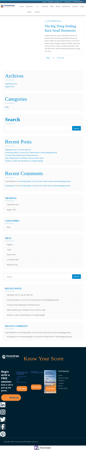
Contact (75, 6)
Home (22, 6)
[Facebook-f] (3, 427)
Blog (52, 6)
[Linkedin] (3, 405)
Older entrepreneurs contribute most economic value (24, 158)
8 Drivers (37, 9)
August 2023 (9, 86)
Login (82, 6)
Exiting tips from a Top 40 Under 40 (18, 150)
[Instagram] (3, 412)
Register (10, 245)
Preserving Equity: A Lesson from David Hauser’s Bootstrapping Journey (31, 152)
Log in (9, 250)
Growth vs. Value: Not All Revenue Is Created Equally (24, 161)
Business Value (29, 9)
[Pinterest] (3, 434)
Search (12, 119)
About (58, 6)
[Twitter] (3, 419)
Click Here (22, 388)
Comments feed (13, 260)
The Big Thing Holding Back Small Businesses (21, 155)
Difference (66, 6)
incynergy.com (10, 186)
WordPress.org (12, 265)
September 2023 (11, 84)
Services (45, 6)
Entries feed (11, 255)
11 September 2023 (53, 21)
